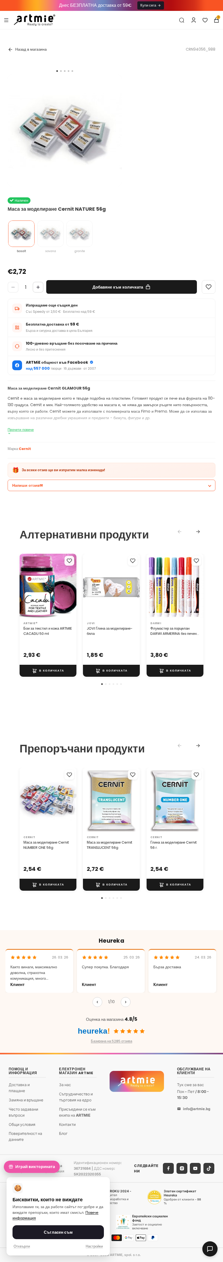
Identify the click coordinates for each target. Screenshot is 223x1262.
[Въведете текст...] (182, 20)
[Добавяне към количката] (48, 671)
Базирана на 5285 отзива (111, 1041)
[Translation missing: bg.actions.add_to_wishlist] (69, 561)
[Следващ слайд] (70, 586)
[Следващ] (126, 1002)
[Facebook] (168, 1168)
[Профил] (194, 20)
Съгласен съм (58, 1232)
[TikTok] (208, 1168)
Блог (63, 1133)
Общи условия (22, 1124)
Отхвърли (22, 1246)
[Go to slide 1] (57, 71)
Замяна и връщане (26, 1100)
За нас (65, 1084)
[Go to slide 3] (65, 71)
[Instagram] (181, 1168)
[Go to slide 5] (72, 71)
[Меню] (6, 20)
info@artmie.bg (196, 1109)
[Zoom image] (65, 132)
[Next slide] (198, 531)
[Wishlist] (208, 287)
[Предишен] (97, 1002)
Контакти (67, 1124)
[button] (102, 684)
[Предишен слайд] (26, 586)
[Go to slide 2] (61, 71)
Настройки (94, 1246)
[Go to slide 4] (68, 71)
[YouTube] (195, 1168)
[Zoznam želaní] (205, 20)
